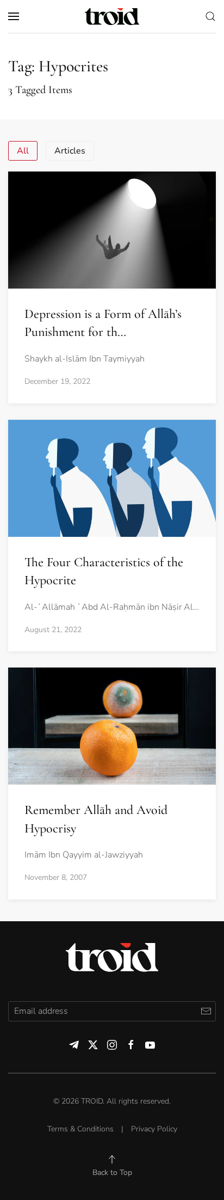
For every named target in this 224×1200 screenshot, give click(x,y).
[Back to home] (112, 16)
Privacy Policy (154, 1129)
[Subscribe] (206, 1011)
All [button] (23, 151)
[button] (13, 16)
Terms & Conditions (80, 1129)
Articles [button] (69, 151)
